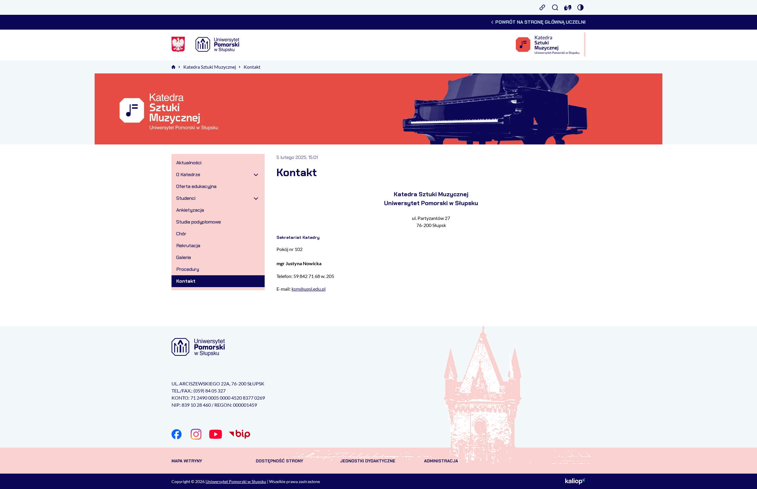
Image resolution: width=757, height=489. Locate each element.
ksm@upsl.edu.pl (309, 289)
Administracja (441, 461)
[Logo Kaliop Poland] (575, 481)
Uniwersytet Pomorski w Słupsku (236, 481)
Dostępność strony (279, 461)
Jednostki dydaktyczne (367, 461)
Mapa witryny (187, 461)
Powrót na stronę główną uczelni (540, 22)
